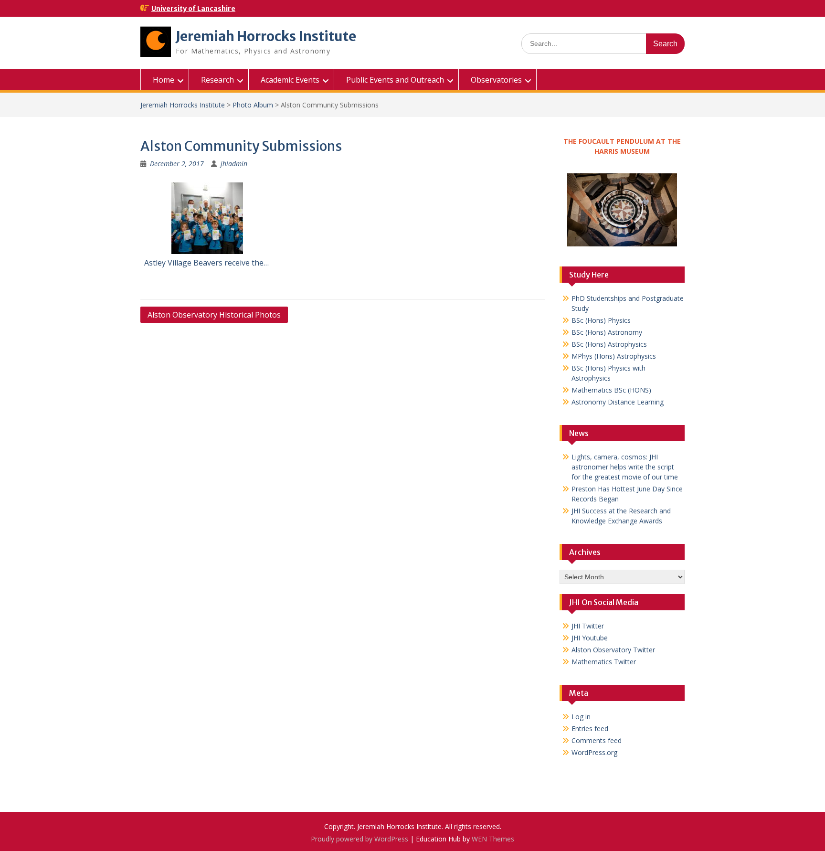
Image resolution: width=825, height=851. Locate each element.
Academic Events (290, 79)
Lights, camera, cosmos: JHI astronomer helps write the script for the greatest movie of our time (624, 466)
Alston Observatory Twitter (613, 649)
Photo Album (253, 104)
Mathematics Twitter (603, 661)
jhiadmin (234, 163)
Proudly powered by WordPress (359, 838)
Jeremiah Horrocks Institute (266, 36)
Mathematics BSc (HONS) (611, 389)
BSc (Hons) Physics (601, 320)
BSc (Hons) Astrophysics (609, 344)
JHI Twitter (587, 625)
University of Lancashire (193, 8)
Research (217, 79)
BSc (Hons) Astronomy (606, 332)
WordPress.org (594, 752)
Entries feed (589, 728)
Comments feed (596, 740)
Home (163, 79)
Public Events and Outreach (395, 79)
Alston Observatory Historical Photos (214, 314)
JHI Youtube (589, 637)
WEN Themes (493, 838)
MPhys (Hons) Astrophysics (613, 356)
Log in (581, 716)
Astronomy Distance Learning (617, 401)
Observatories (496, 79)
